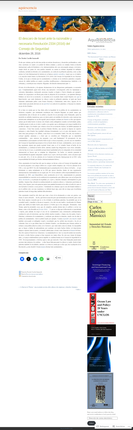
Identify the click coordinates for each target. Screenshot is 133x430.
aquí (20, 90)
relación (74, 219)
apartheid (47, 104)
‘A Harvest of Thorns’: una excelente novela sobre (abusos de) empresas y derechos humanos (48, 287)
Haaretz (66, 119)
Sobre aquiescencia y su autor (97, 49)
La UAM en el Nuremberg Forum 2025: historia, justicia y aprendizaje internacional (101, 161)
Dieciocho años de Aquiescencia (97, 145)
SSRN (89, 53)
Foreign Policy (43, 209)
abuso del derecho (24, 179)
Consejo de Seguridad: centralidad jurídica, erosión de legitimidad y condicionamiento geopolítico (98, 122)
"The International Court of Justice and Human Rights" (102, 58)
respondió (66, 219)
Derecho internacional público (34, 274)
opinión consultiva (59, 74)
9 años (78, 289)
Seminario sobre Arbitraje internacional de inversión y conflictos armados (100, 128)
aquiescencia (27, 7)
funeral (73, 230)
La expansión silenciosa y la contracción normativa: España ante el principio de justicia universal (100, 167)
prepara (43, 247)
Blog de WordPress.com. (67, 428)
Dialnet (94, 53)
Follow (91, 423)
